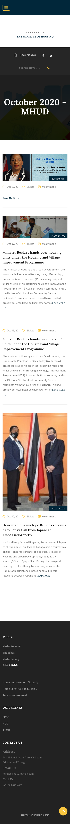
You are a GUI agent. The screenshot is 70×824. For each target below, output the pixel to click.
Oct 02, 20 (12, 516)
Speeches (9, 653)
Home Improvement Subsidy (20, 682)
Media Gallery (11, 659)
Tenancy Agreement (15, 695)
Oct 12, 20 (12, 186)
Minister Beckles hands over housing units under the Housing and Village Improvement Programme (32, 257)
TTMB (6, 730)
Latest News (58, 179)
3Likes (30, 186)
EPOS (6, 717)
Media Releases (12, 646)
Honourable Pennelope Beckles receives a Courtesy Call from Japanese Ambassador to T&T (34, 530)
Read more (9, 198)
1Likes (30, 243)
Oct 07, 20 (12, 243)
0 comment (49, 186)
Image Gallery (58, 236)
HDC (5, 724)
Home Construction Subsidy (20, 689)
